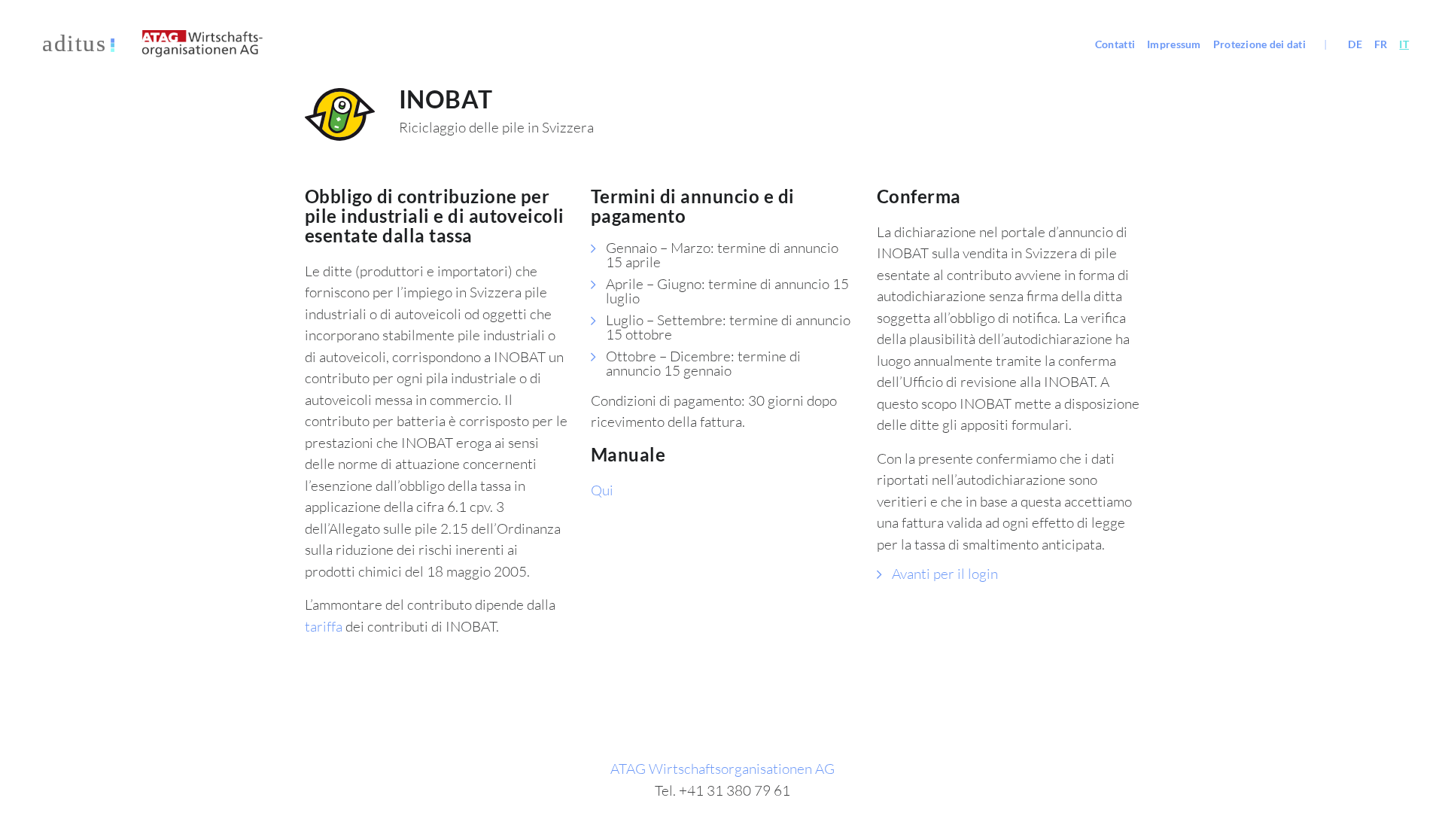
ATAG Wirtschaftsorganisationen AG (722, 769)
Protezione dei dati (1259, 44)
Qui (602, 490)
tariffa (323, 626)
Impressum (1174, 44)
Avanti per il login (945, 574)
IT (1404, 44)
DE (1355, 44)
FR (1381, 44)
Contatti (1115, 44)
